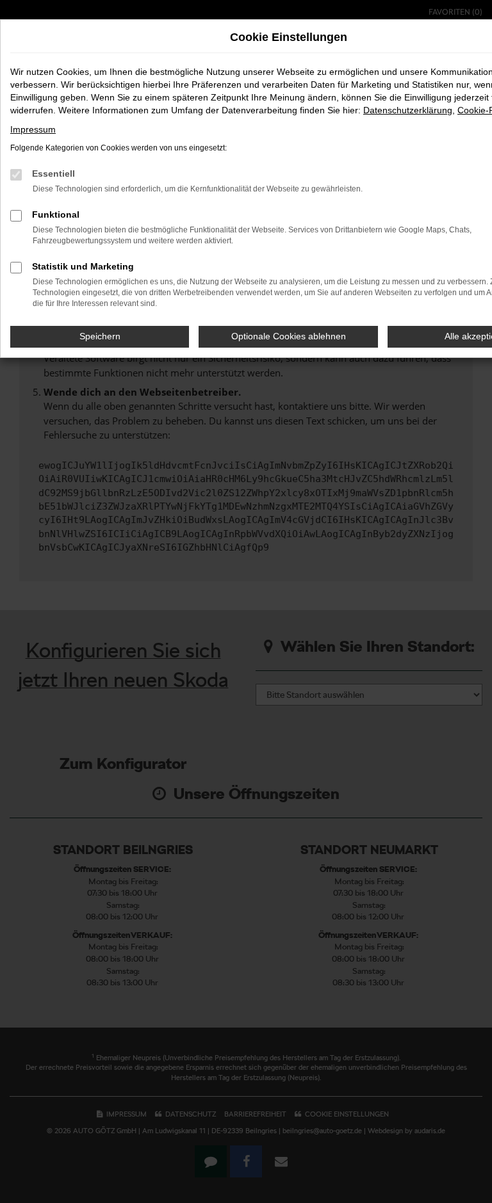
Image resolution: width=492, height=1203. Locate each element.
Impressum (33, 129)
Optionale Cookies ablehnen (288, 336)
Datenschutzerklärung (407, 110)
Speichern (99, 336)
